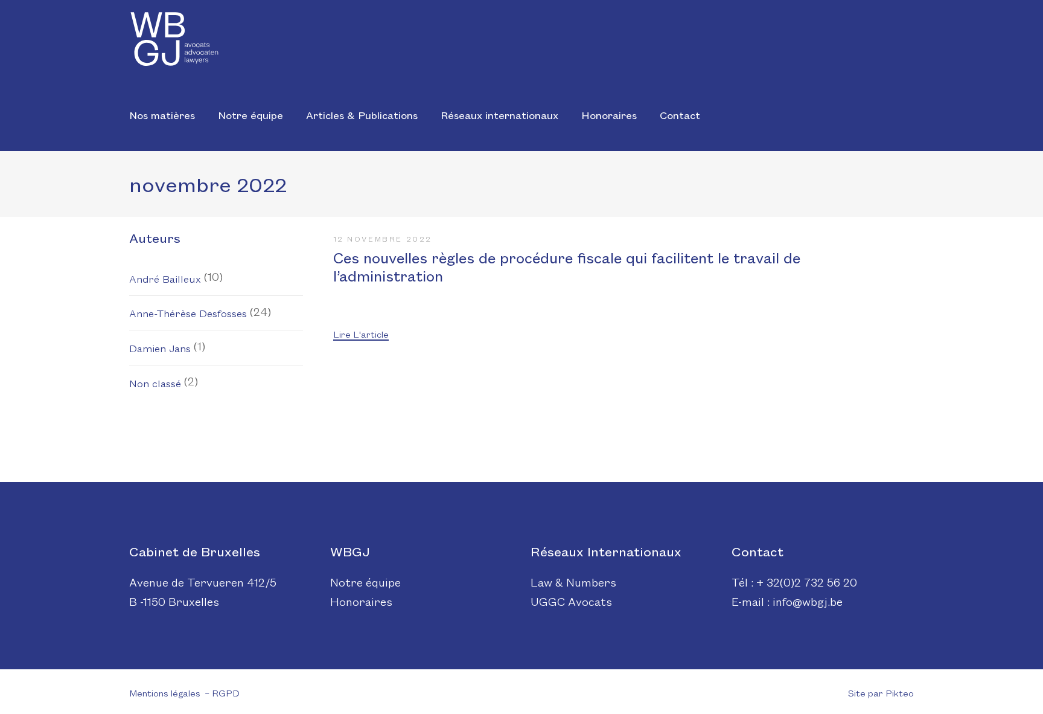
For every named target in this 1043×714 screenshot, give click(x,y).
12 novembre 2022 (383, 238)
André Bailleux (165, 278)
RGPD (226, 692)
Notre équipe (365, 581)
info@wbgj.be (808, 601)
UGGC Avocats (571, 601)
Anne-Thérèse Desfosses (188, 313)
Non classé (155, 383)
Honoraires (361, 601)
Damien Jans (160, 348)
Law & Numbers (573, 581)
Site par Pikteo (881, 692)
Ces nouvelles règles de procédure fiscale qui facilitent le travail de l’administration (566, 266)
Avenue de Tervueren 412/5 (202, 581)
